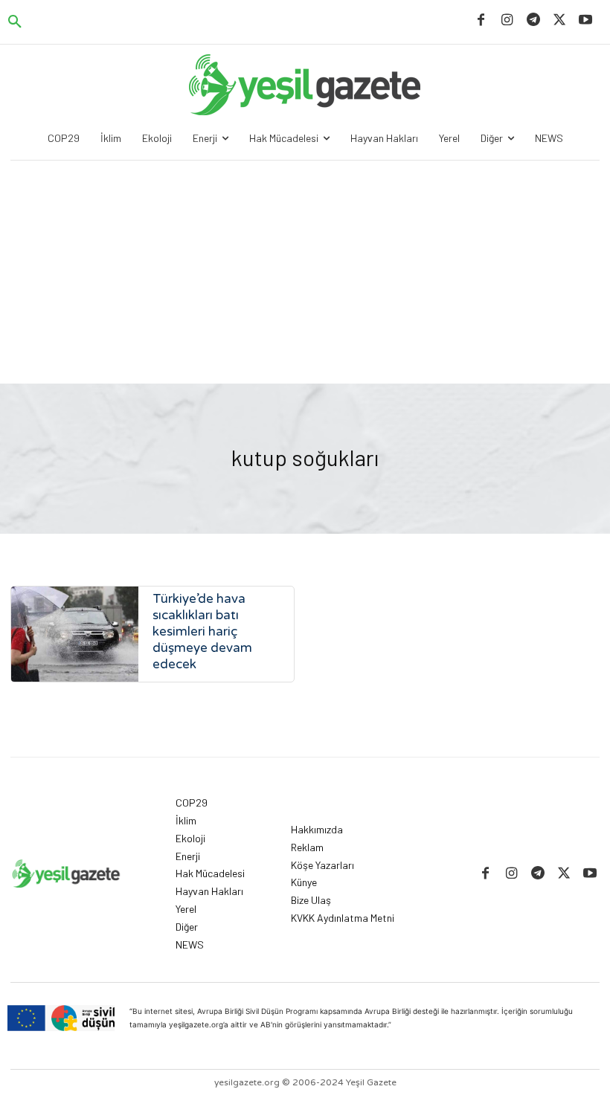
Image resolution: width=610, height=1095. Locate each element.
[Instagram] (507, 20)
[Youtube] (586, 20)
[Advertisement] (305, 272)
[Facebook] (481, 20)
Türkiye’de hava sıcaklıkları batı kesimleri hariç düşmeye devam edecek (202, 631)
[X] (559, 20)
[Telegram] (533, 20)
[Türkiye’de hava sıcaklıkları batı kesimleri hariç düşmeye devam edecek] (74, 634)
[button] (15, 22)
